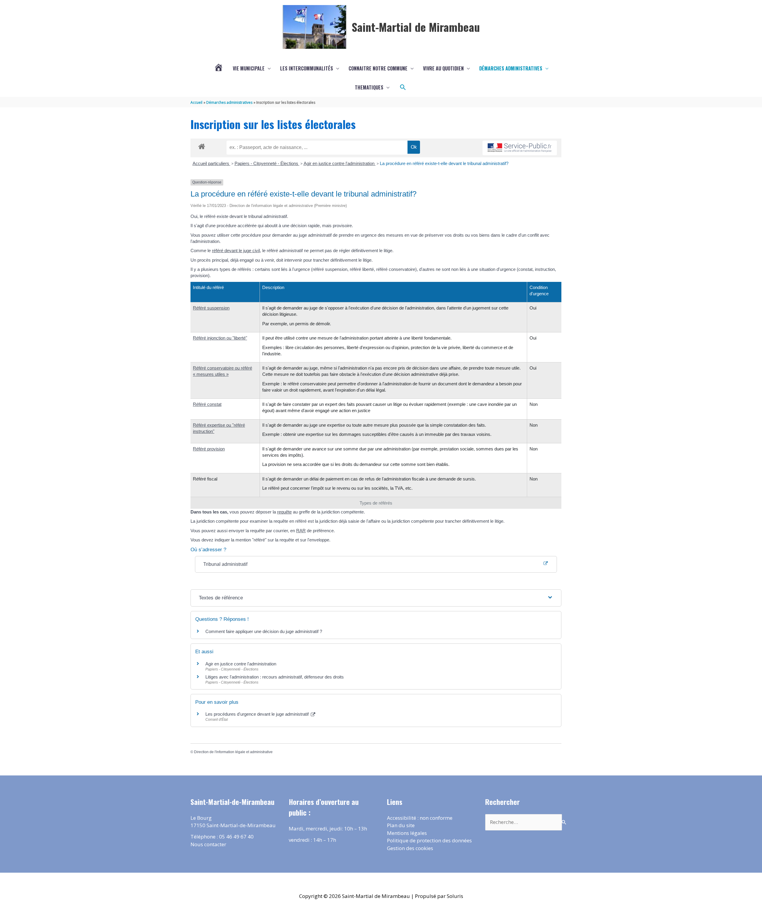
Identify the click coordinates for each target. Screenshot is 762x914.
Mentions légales (407, 833)
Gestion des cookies (410, 848)
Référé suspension (211, 307)
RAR (301, 530)
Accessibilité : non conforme (419, 817)
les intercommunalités (306, 68)
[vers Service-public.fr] (520, 148)
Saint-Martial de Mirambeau (416, 26)
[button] (403, 87)
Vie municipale (249, 68)
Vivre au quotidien (443, 68)
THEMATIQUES (369, 87)
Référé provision (209, 448)
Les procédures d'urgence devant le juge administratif (257, 714)
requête (284, 511)
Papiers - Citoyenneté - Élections (267, 163)
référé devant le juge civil (236, 250)
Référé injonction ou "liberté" (220, 337)
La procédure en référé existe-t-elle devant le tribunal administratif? (444, 163)
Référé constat (207, 404)
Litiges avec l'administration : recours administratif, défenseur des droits (274, 676)
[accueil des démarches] (201, 145)
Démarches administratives (510, 68)
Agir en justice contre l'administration (340, 163)
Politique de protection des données (429, 840)
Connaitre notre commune (378, 68)
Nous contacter (208, 844)
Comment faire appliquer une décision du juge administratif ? (263, 631)
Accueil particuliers (211, 163)
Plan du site (401, 825)
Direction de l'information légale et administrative (233, 752)
